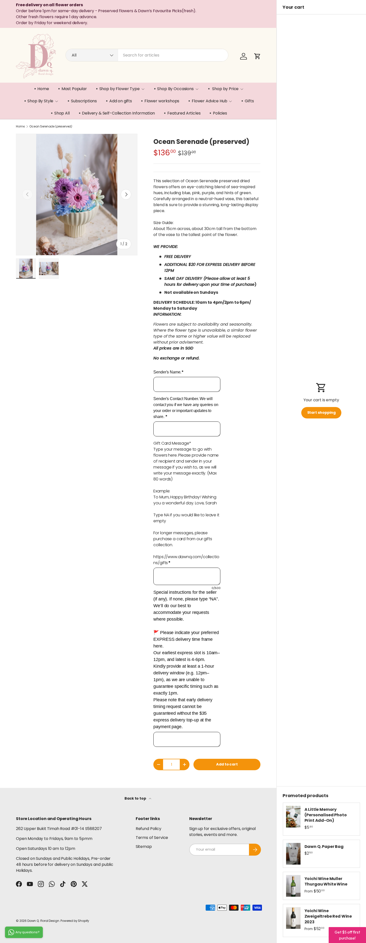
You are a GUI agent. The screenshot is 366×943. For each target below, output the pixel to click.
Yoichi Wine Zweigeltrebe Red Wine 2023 (328, 916)
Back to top (135, 798)
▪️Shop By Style (38, 101)
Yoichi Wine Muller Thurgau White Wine (326, 881)
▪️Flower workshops (159, 101)
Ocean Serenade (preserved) (50, 126)
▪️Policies (217, 113)
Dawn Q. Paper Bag (324, 846)
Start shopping (321, 412)
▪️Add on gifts (118, 101)
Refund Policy (148, 828)
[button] (257, 56)
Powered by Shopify (75, 921)
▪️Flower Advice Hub (207, 101)
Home (20, 126)
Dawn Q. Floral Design (43, 921)
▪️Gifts (247, 101)
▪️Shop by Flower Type (117, 89)
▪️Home (41, 89)
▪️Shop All (59, 113)
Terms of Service (152, 837)
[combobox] (147, 55)
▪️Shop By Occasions (173, 89)
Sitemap (144, 846)
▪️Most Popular (72, 89)
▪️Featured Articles (181, 113)
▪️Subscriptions (81, 101)
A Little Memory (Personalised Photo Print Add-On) (326, 815)
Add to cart (227, 764)
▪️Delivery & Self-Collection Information (116, 113)
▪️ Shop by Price (222, 89)
